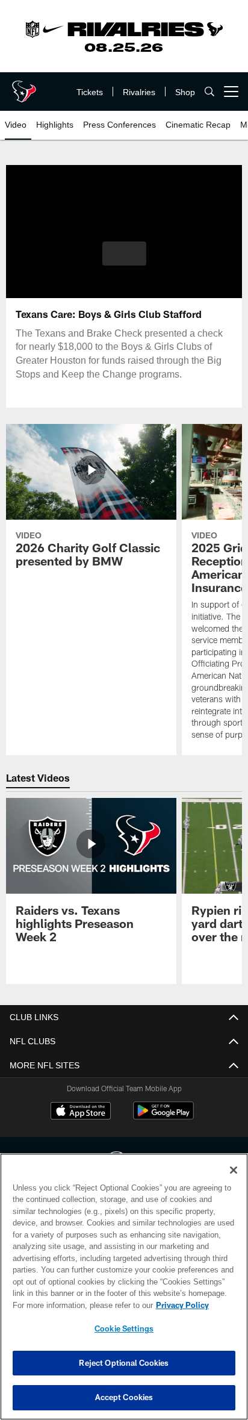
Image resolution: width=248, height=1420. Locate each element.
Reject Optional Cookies (124, 1363)
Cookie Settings (124, 1328)
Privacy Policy (78, 1305)
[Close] (233, 1170)
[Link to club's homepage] (24, 86)
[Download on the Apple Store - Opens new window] (81, 1112)
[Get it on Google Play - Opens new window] (163, 1117)
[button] (124, 261)
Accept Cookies (124, 1397)
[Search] (209, 92)
